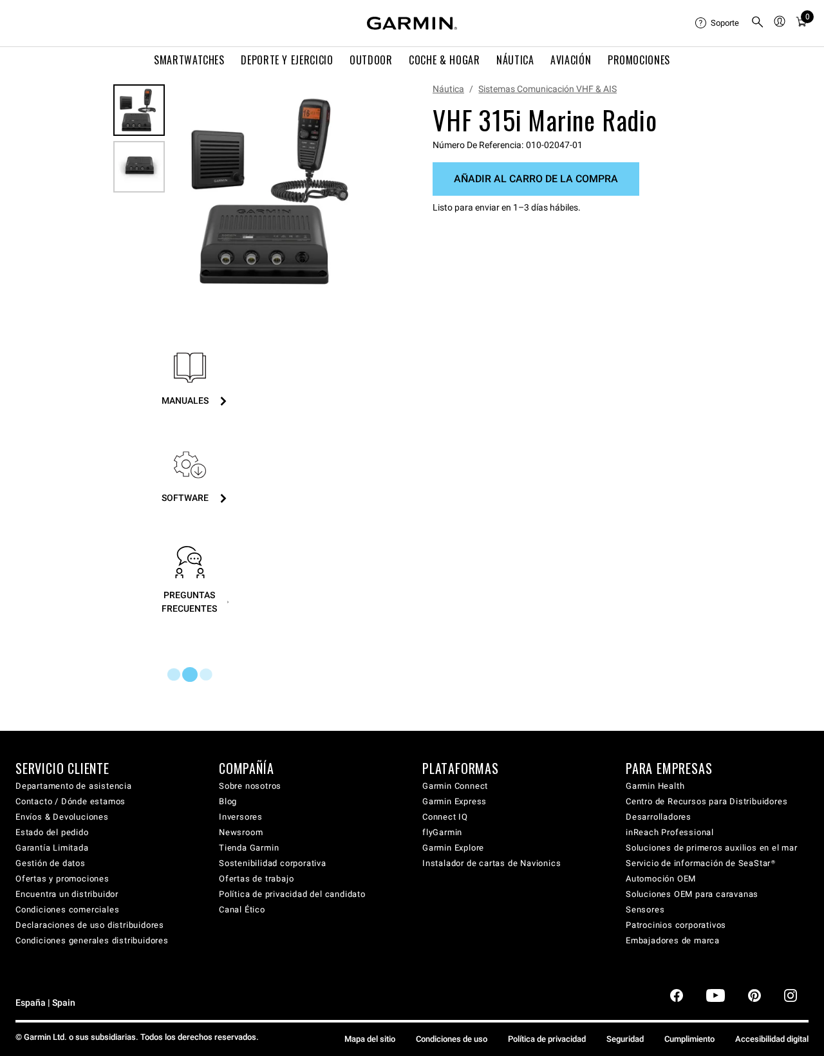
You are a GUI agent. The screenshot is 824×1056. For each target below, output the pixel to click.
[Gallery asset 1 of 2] (275, 191)
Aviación (570, 60)
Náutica (448, 88)
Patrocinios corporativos (676, 925)
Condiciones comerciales (67, 909)
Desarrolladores (658, 817)
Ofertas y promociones (62, 878)
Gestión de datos (50, 863)
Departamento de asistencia (73, 786)
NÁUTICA (515, 60)
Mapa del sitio (369, 1039)
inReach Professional (670, 832)
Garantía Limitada (52, 848)
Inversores (241, 817)
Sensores (645, 909)
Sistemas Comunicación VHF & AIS (547, 88)
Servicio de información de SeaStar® (701, 863)
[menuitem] (717, 23)
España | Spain (45, 1002)
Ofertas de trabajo (256, 878)
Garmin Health (655, 786)
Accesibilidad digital (772, 1039)
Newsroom (241, 832)
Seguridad (625, 1039)
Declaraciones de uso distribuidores (89, 925)
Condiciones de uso (451, 1039)
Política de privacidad (547, 1039)
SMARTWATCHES (189, 60)
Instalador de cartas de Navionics (491, 863)
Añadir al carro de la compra (536, 179)
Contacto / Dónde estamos (70, 801)
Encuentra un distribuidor (66, 894)
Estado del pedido (52, 832)
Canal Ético (242, 909)
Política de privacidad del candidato (292, 894)
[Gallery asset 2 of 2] (139, 167)
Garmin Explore (453, 848)
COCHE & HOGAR (444, 60)
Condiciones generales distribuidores (92, 940)
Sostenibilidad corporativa (272, 863)
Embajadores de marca (673, 940)
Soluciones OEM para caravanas (692, 894)
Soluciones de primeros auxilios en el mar (712, 848)
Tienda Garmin (249, 848)
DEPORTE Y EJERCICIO (287, 60)
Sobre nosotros (250, 786)
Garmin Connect (455, 786)
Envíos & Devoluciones (62, 817)
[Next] (365, 191)
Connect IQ (445, 817)
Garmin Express (454, 801)
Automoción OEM (661, 878)
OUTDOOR (371, 60)
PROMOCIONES (639, 60)
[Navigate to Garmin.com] (412, 23)
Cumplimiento (689, 1039)
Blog (228, 801)
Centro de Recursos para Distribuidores (706, 801)
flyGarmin (442, 832)
